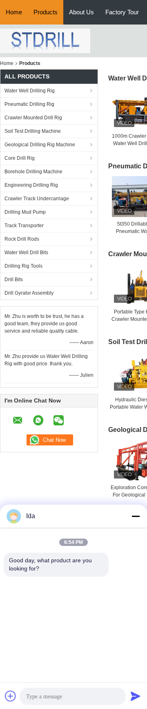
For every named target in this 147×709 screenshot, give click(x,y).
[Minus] (135, 516)
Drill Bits (13, 279)
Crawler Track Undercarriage (36, 198)
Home (14, 12)
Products (45, 12)
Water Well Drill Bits (26, 252)
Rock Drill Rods (21, 239)
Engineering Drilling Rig (31, 185)
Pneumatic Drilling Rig (29, 104)
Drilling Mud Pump (25, 212)
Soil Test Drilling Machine (32, 131)
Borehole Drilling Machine (33, 171)
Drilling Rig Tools (23, 266)
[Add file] (10, 696)
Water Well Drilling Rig (29, 91)
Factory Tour (122, 12)
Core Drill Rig (19, 158)
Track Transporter (24, 225)
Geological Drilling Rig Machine (39, 145)
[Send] (135, 696)
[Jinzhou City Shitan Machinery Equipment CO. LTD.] (45, 40)
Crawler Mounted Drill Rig (33, 118)
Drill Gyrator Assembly (28, 293)
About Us (81, 12)
